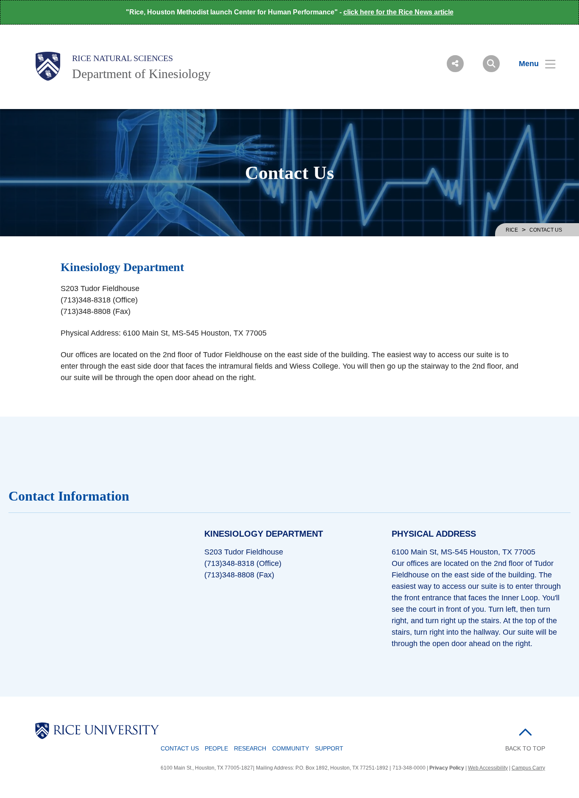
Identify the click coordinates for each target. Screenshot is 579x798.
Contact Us (180, 748)
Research (250, 748)
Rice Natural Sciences (122, 58)
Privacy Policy (446, 768)
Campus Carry (528, 768)
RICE (512, 230)
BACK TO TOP (525, 748)
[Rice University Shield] (48, 66)
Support (329, 748)
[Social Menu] (455, 63)
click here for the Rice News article (398, 12)
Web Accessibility (488, 768)
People (216, 748)
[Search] (491, 63)
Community (290, 748)
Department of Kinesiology (141, 74)
